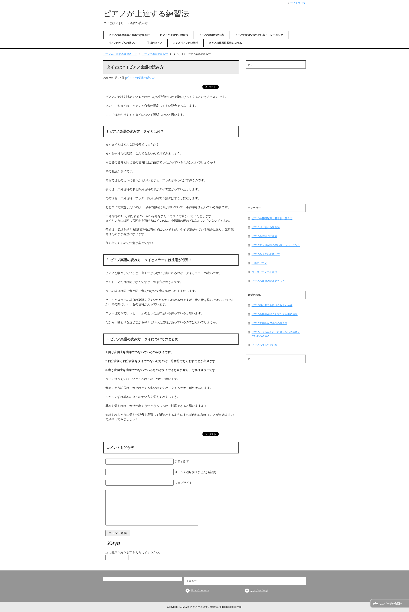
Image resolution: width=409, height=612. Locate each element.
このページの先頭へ (390, 603)
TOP (120, 54)
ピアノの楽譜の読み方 (211, 34)
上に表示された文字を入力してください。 (133, 552)
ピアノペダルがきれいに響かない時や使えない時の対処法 (276, 334)
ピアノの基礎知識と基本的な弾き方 (129, 34)
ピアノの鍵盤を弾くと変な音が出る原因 (275, 314)
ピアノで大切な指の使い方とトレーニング (259, 34)
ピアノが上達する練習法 (146, 13)
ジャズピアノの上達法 (185, 42)
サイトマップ (298, 2)
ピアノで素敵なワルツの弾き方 (269, 323)
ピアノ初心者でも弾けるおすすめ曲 (272, 305)
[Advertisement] (275, 135)
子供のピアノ (154, 42)
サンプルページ (200, 590)
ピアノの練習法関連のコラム (225, 42)
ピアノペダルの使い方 (264, 345)
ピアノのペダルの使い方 (122, 42)
